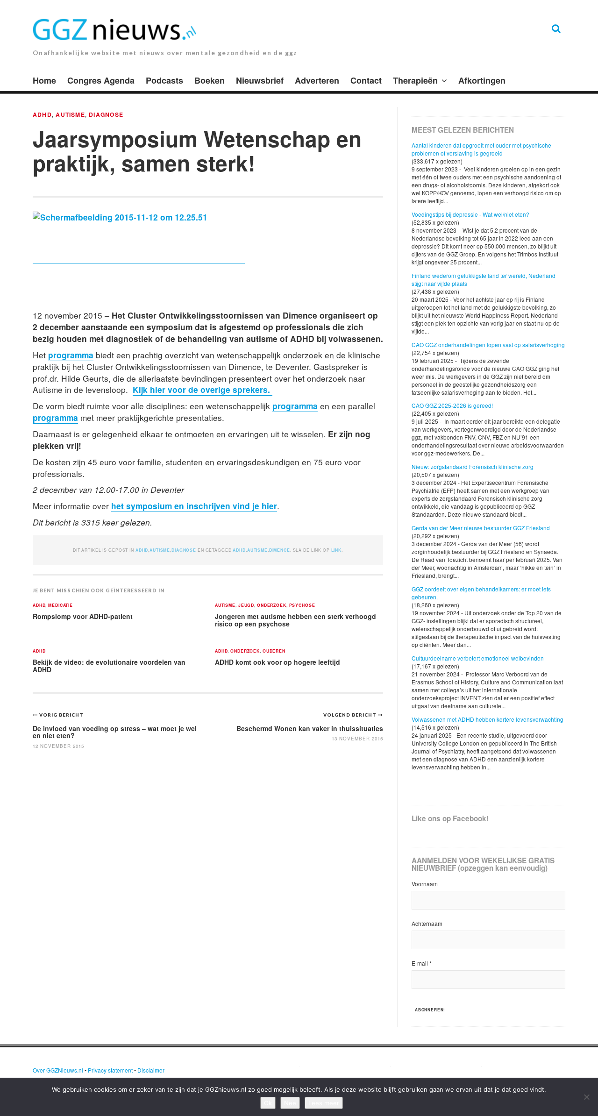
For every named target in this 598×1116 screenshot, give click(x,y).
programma (70, 355)
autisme (257, 550)
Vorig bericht (61, 715)
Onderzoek (271, 606)
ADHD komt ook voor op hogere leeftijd (277, 662)
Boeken (209, 80)
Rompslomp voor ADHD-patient (83, 616)
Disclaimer (150, 1070)
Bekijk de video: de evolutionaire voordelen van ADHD (109, 666)
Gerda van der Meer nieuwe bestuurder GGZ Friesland (481, 528)
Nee (290, 1103)
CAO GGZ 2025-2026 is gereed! (452, 405)
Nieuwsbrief (260, 80)
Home (44, 80)
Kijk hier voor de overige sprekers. (202, 389)
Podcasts (164, 80)
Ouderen (274, 651)
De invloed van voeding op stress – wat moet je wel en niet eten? (115, 732)
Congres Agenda (101, 80)
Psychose (302, 606)
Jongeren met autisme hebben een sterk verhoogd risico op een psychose (295, 620)
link (336, 550)
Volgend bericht (350, 715)
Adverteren (317, 80)
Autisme (70, 114)
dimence (279, 550)
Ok (268, 1103)
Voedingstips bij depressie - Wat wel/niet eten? (470, 214)
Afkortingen (481, 80)
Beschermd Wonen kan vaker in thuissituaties (309, 728)
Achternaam (427, 923)
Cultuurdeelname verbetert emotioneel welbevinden (478, 658)
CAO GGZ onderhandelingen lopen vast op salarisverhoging (488, 344)
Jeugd (246, 606)
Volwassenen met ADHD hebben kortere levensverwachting (487, 719)
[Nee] (586, 1097)
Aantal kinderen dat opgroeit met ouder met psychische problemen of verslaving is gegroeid (481, 149)
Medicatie (60, 606)
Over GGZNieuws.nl (58, 1070)
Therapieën (415, 80)
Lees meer (323, 1103)
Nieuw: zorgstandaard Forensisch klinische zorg (473, 466)
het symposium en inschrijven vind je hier (194, 506)
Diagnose (106, 114)
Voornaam (425, 884)
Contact (366, 80)
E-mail (422, 963)
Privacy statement (110, 1070)
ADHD (42, 114)
